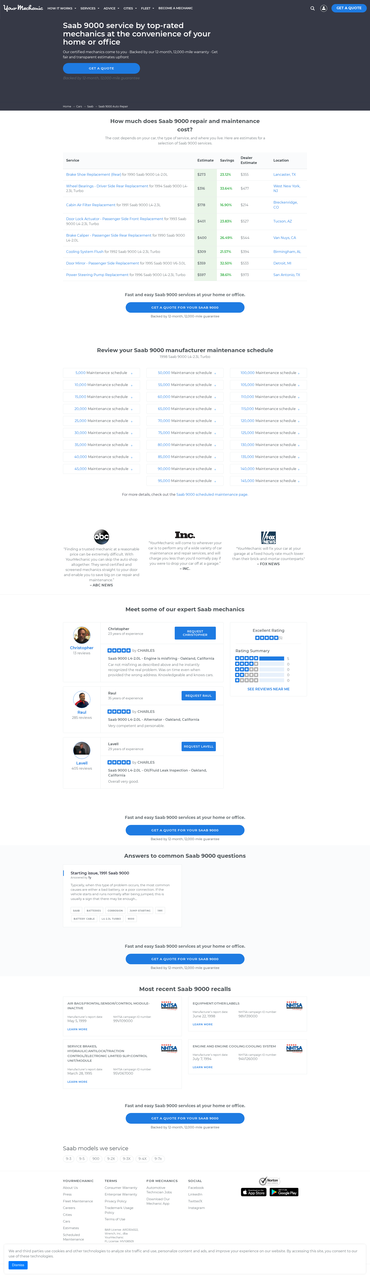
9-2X (111, 1159)
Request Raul (198, 696)
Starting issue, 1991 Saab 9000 (100, 873)
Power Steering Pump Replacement (98, 275)
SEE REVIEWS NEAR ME (269, 689)
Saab (76, 910)
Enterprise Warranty (121, 1194)
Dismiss (18, 1265)
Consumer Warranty (121, 1188)
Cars (66, 1221)
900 (95, 1159)
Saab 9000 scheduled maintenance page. (212, 495)
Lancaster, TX (284, 175)
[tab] (101, 372)
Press (67, 1194)
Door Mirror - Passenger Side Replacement (103, 263)
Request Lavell (198, 746)
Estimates (71, 1228)
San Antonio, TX (286, 275)
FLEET (145, 8)
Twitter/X (195, 1201)
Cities (128, 8)
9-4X (143, 1159)
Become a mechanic (175, 8)
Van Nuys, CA (284, 238)
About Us (70, 1188)
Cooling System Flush (85, 252)
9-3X (127, 1159)
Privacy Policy (116, 1201)
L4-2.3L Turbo (111, 919)
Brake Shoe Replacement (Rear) (94, 175)
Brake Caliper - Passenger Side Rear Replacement (109, 235)
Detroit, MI (282, 263)
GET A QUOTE (349, 8)
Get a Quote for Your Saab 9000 (185, 307)
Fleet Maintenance (78, 1201)
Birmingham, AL (287, 252)
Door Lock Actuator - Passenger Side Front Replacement (115, 219)
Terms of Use (115, 1219)
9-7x (158, 1159)
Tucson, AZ (282, 221)
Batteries (94, 910)
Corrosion (115, 910)
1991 (160, 910)
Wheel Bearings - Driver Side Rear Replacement (107, 186)
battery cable (84, 919)
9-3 (68, 1159)
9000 (131, 919)
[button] (101, 372)
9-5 (82, 1159)
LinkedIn (195, 1194)
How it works (60, 8)
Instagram (196, 1208)
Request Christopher (195, 633)
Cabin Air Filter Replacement (91, 205)
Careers (69, 1208)
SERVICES (88, 8)
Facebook (196, 1188)
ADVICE (109, 8)
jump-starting (140, 910)
